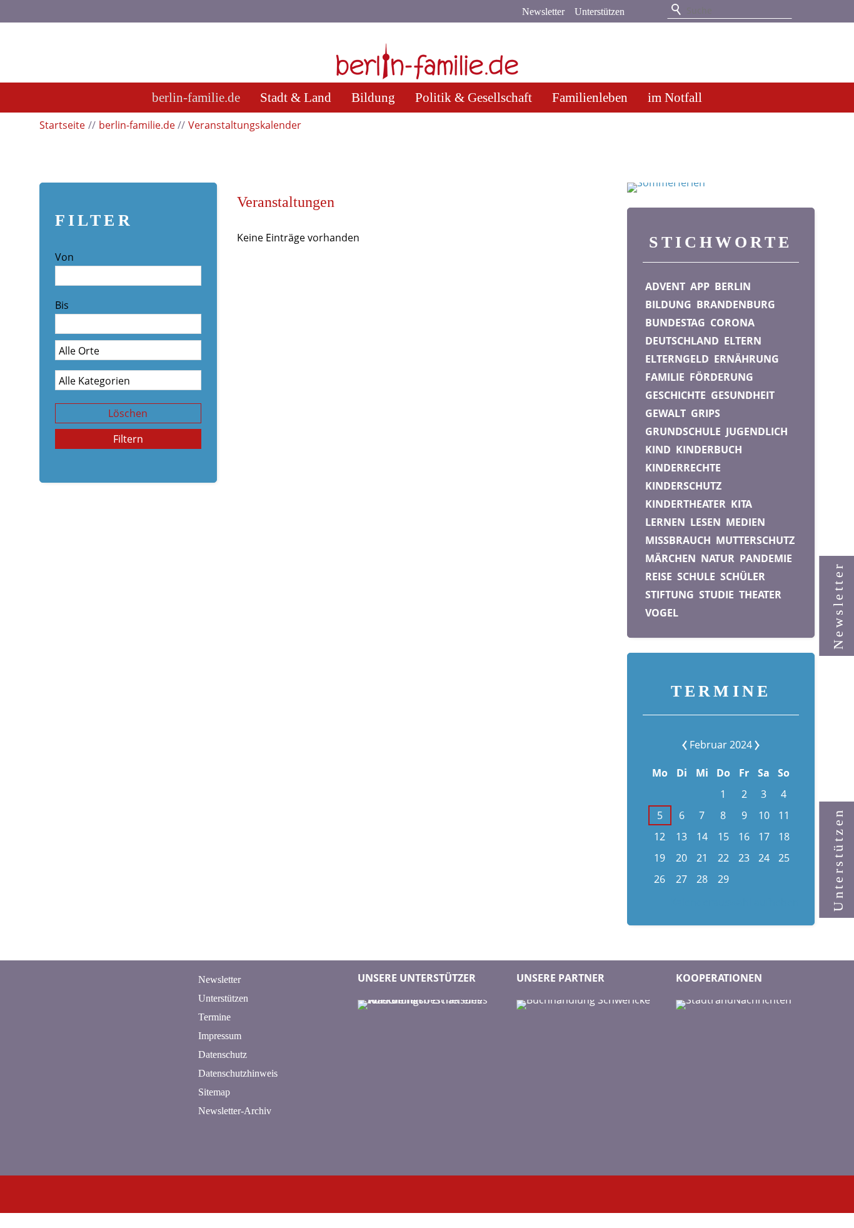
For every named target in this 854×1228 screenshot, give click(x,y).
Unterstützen (600, 11)
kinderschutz (683, 486)
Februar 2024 (721, 745)
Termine (214, 1017)
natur (718, 558)
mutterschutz (755, 540)
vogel (661, 613)
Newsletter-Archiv (234, 1110)
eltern (742, 341)
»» (747, 745)
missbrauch (678, 540)
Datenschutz (222, 1054)
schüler (742, 576)
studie (716, 594)
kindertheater (685, 504)
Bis (62, 305)
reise (658, 576)
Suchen (677, 10)
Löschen (128, 413)
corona (732, 323)
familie (665, 377)
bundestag (675, 323)
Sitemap (214, 1092)
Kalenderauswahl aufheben (734, 902)
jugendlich (757, 431)
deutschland (682, 341)
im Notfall (675, 97)
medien (745, 522)
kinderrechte (683, 468)
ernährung (746, 359)
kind (658, 449)
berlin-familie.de (196, 97)
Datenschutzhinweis (238, 1073)
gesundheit (743, 395)
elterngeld (677, 359)
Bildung (373, 97)
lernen (665, 522)
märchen (670, 558)
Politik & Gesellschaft (473, 97)
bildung (668, 304)
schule (696, 576)
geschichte (675, 395)
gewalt (665, 413)
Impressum (219, 1035)
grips (705, 413)
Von (64, 257)
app (700, 286)
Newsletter (543, 11)
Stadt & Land (295, 97)
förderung (721, 377)
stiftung (669, 594)
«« (694, 745)
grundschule (683, 431)
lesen (705, 522)
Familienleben (590, 97)
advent (665, 286)
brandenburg (735, 304)
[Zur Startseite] (427, 54)
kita (741, 504)
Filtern (128, 439)
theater (760, 594)
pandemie (766, 558)
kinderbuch (709, 449)
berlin (733, 286)
